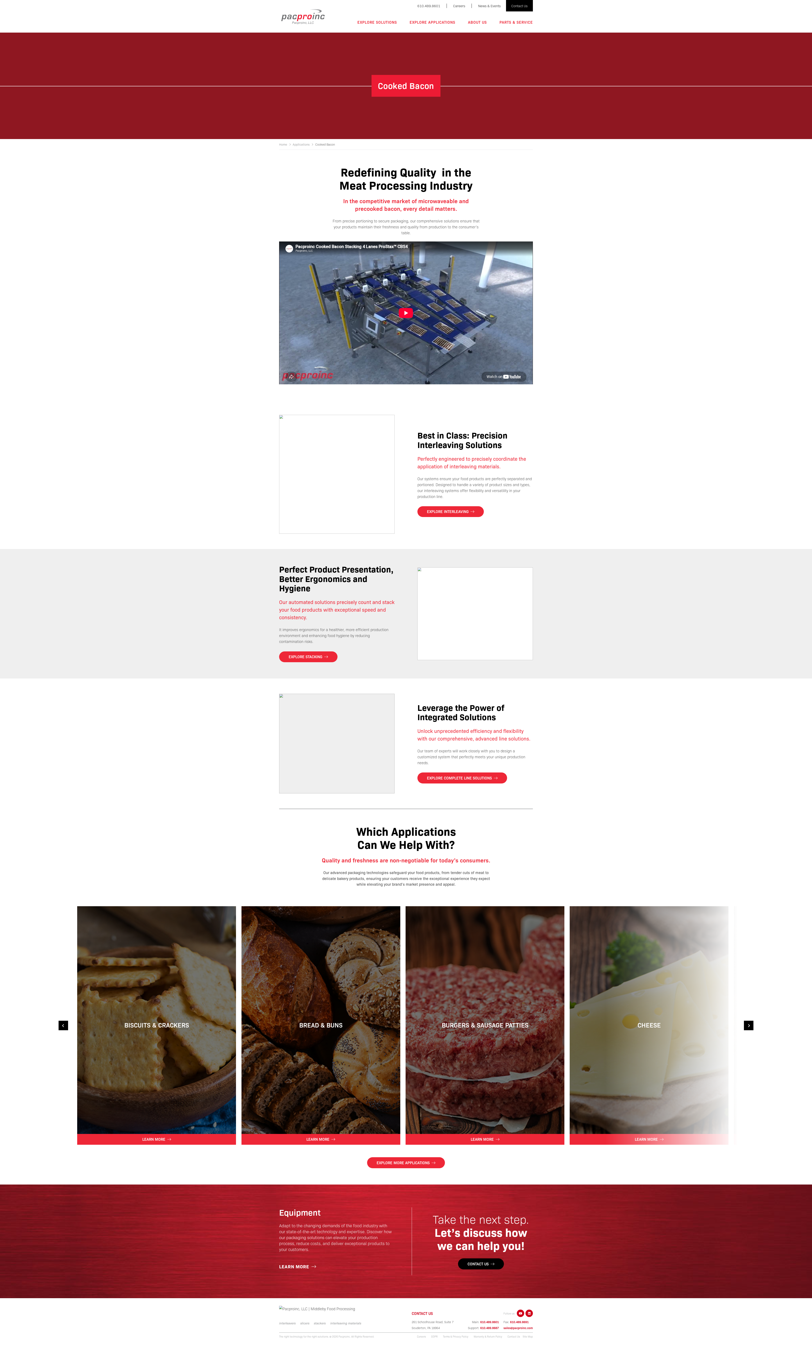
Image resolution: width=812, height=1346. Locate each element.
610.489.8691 (519, 1322)
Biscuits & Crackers (156, 1025)
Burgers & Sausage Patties (485, 1025)
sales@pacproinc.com (518, 1328)
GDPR (434, 1336)
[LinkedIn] (529, 1313)
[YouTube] (520, 1313)
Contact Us (514, 1336)
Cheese (649, 1025)
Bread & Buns (321, 1025)
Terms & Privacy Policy (455, 1336)
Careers (421, 1336)
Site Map (528, 1336)
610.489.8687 (489, 1328)
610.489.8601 (489, 1322)
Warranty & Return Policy (488, 1336)
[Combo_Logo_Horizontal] (320, 1309)
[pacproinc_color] (303, 16)
